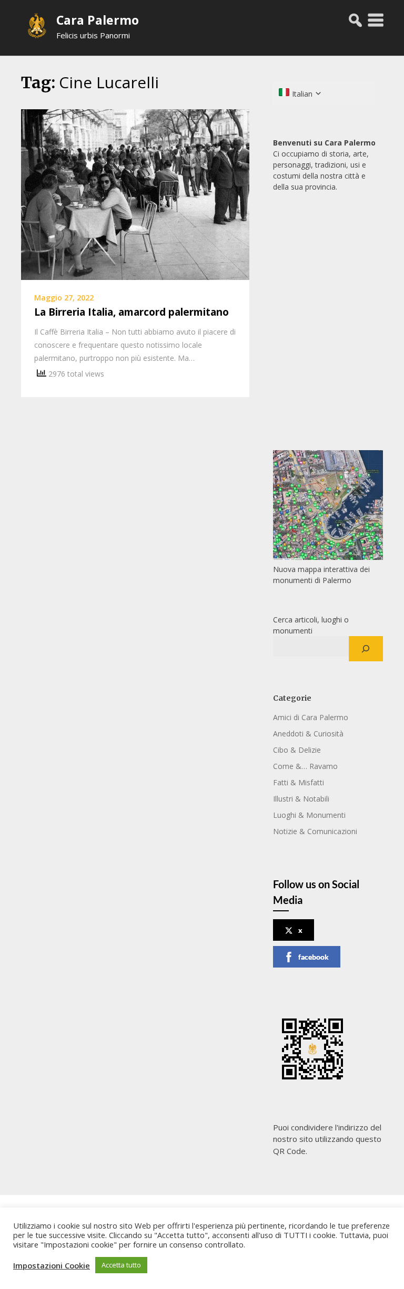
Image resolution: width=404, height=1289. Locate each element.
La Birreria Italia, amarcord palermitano (131, 312)
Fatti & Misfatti (298, 782)
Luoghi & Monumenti (309, 815)
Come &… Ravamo (305, 766)
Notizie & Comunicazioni (315, 831)
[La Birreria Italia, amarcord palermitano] (135, 194)
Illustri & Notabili (301, 799)
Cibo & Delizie (297, 750)
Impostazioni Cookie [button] (51, 1265)
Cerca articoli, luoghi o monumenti (311, 625)
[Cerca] (366, 648)
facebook (313, 956)
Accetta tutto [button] (121, 1265)
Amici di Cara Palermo (310, 717)
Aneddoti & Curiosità (308, 734)
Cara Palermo (97, 20)
